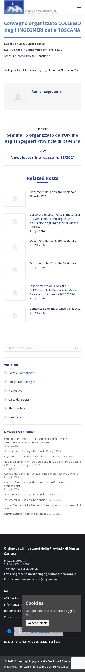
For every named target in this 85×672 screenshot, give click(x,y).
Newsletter (15, 417)
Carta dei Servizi (18, 399)
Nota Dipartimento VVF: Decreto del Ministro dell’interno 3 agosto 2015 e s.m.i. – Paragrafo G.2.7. (42, 463)
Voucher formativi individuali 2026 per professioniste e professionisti (36, 484)
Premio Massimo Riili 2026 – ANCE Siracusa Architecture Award (41, 505)
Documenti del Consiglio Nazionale (53, 192)
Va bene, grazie (37, 622)
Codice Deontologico (22, 382)
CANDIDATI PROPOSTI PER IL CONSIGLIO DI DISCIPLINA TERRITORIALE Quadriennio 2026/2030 (35, 440)
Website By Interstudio (17, 666)
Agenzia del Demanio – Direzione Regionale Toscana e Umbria (41, 473)
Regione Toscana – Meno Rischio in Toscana (30, 456)
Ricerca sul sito (68, 7)
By (47, 70)
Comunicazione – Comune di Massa (25, 513)
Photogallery (16, 408)
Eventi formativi (26, 70)
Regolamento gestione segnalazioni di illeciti (32, 641)
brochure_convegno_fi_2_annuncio (27, 56)
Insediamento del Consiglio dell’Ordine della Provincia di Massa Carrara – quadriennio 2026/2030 (53, 290)
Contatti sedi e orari (16, 617)
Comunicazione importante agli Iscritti (55, 308)
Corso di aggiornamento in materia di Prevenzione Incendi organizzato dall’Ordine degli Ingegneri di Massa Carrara (55, 221)
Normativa (15, 390)
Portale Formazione (21, 373)
